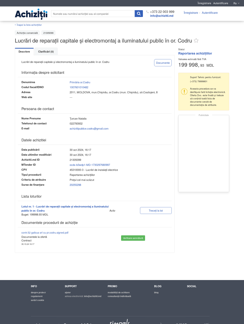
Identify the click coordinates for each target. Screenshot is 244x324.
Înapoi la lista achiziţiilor (29, 24)
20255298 (75, 185)
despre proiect (38, 292)
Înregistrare (204, 3)
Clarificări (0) (46, 51)
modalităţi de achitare (119, 292)
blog (156, 292)
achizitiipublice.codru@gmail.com (89, 128)
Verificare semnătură (133, 237)
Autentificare (220, 3)
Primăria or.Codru (80, 82)
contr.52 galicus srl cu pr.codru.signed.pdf (44, 232)
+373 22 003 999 (161, 11)
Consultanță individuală (119, 296)
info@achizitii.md (161, 16)
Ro (235, 3)
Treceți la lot (156, 210)
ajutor (68, 292)
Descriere (24, 51)
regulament (37, 296)
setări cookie (37, 300)
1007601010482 (79, 87)
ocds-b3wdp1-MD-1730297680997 (90, 165)
